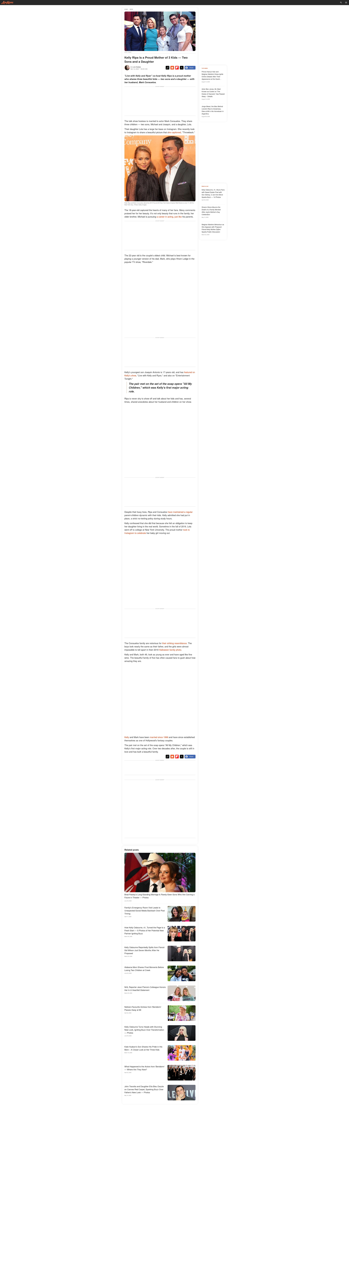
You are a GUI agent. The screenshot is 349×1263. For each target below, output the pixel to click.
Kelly (126, 737)
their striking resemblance (174, 643)
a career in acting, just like (169, 216)
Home (126, 9)
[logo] (7, 2)
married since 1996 (159, 737)
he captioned (175, 132)
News (131, 9)
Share (191, 68)
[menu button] (346, 2)
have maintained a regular (180, 511)
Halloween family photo (170, 649)
